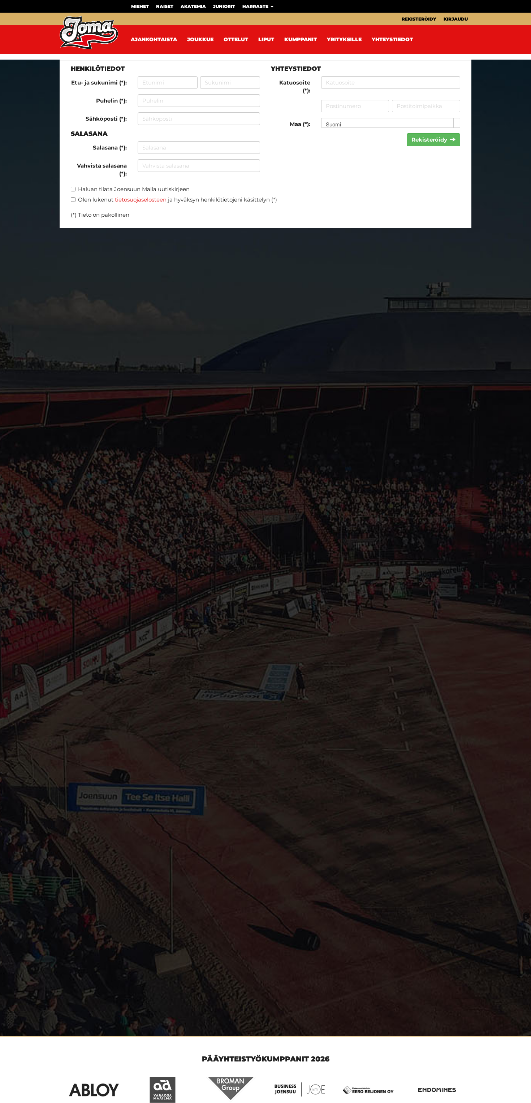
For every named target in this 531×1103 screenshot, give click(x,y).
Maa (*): (300, 124)
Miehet (140, 6)
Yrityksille (344, 39)
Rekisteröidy (419, 19)
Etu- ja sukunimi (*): (99, 82)
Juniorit (224, 6)
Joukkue (200, 39)
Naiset (164, 6)
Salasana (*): (110, 147)
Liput (266, 39)
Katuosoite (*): (294, 86)
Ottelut (236, 39)
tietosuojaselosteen (141, 199)
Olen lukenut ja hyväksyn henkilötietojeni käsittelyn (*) (177, 199)
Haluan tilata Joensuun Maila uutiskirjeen (134, 189)
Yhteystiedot (392, 39)
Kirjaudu (456, 19)
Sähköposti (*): (106, 118)
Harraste (256, 6)
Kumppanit (300, 39)
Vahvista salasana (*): (102, 169)
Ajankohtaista (154, 39)
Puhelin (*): (111, 100)
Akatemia (193, 6)
